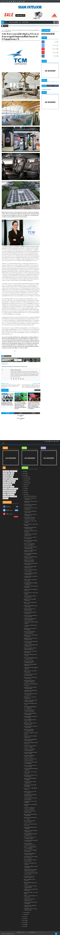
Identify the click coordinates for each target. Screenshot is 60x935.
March (25, 494)
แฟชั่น (13, 482)
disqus (20, 413)
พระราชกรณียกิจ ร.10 (11, 480)
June (25, 488)
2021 (24, 920)
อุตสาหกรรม (5, 498)
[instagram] (22, 1)
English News (25, 22)
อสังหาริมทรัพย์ (6, 496)
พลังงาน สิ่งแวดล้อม (7, 482)
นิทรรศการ (5, 478)
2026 (24, 471)
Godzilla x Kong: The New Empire (30, 496)
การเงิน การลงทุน (8, 30)
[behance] (20, 1)
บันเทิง (4, 480)
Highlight (44, 85)
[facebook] (7, 1)
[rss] (18, 1)
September (26, 482)
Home (3, 30)
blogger (7, 413)
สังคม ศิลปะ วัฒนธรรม (11, 492)
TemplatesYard (26, 932)
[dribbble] (16, 1)
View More (38, 390)
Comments (55, 85)
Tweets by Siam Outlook (46, 89)
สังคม (4, 492)
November (26, 478)
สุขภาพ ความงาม (10, 494)
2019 (24, 924)
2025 (24, 473)
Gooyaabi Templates (39, 932)
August (25, 484)
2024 (24, 475)
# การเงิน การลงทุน (8, 356)
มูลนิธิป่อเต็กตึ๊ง (6, 486)
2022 (24, 918)
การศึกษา (5, 473)
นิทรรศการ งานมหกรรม (13, 478)
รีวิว (20, 22)
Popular (50, 85)
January (25, 914)
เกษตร (12, 473)
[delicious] (24, 1)
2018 (24, 926)
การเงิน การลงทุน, (16, 41)
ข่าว (6, 22)
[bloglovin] (13, 1)
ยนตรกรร (12, 486)
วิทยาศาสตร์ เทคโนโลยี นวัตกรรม (9, 490)
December (26, 477)
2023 (24, 916)
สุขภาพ (4, 494)
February (26, 912)
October (25, 480)
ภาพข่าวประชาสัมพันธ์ (13, 22)
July (24, 486)
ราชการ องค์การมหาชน (13, 488)
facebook (33, 413)
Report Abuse (44, 467)
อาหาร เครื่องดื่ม (13, 496)
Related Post (5, 390)
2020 (24, 922)
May (25, 490)
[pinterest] (11, 1)
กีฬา (9, 473)
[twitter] (9, 1)
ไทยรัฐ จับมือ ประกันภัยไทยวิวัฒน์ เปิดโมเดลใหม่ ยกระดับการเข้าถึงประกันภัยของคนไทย (7, 404)
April (25, 492)
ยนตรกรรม (56, 25)
